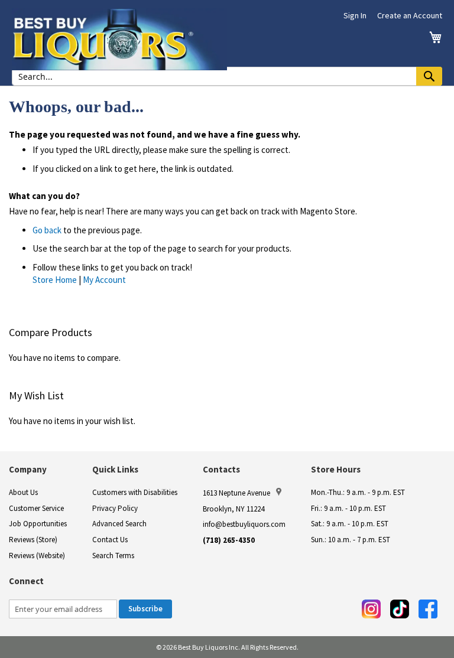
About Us (23, 492)
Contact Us (110, 540)
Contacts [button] (221, 469)
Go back (47, 230)
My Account (104, 279)
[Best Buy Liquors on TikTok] (399, 609)
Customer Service (36, 508)
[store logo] (119, 39)
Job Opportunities (38, 524)
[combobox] (227, 76)
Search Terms (113, 555)
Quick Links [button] (115, 469)
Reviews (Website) (37, 555)
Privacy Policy (115, 508)
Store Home (55, 279)
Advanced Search (119, 524)
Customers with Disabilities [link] (134, 492)
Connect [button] (26, 581)
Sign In (355, 15)
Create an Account (409, 15)
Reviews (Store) (33, 540)
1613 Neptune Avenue (236, 493)
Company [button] (28, 469)
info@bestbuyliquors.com (244, 524)
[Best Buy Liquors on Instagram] (371, 609)
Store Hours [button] (336, 469)
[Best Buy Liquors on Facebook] (428, 609)
